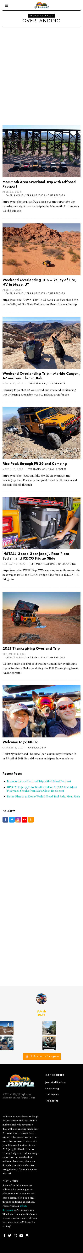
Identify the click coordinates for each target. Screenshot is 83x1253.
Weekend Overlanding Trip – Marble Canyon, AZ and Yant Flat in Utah (41, 376)
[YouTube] (24, 820)
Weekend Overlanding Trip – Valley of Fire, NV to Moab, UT (39, 282)
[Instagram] (18, 820)
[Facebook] (5, 820)
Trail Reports (36, 195)
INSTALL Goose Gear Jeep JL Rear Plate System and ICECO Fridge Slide (36, 556)
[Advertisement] (41, 70)
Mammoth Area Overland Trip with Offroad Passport (39, 184)
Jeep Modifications (42, 564)
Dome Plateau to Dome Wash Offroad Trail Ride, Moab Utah (43, 796)
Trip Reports (56, 195)
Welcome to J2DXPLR (20, 742)
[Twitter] (12, 820)
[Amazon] (31, 820)
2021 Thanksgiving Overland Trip (31, 648)
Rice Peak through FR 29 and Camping (35, 463)
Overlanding (15, 195)
